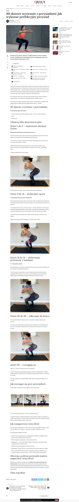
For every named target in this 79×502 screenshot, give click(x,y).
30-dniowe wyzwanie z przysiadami (17, 67)
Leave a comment (44, 495)
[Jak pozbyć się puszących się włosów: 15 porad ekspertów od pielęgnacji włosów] (55, 36)
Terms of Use (39, 500)
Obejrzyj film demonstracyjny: (39, 66)
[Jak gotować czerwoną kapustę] (55, 53)
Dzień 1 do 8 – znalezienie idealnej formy (20, 70)
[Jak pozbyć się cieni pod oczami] (55, 47)
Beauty (60, 38)
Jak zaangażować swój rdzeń (19, 78)
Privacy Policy (33, 500)
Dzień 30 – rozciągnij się (18, 76)
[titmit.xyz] (39, 2)
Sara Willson (12, 20)
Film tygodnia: (16, 81)
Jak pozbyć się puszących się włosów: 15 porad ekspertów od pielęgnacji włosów (65, 35)
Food (59, 54)
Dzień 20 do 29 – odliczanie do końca (38, 73)
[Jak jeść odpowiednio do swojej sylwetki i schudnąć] (55, 42)
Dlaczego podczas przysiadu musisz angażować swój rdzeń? (38, 79)
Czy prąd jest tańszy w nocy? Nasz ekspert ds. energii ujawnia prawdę (65, 29)
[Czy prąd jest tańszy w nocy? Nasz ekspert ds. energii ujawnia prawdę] (55, 29)
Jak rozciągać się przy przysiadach (40, 76)
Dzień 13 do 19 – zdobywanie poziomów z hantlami (19, 73)
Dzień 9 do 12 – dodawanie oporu (39, 69)
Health (7, 10)
